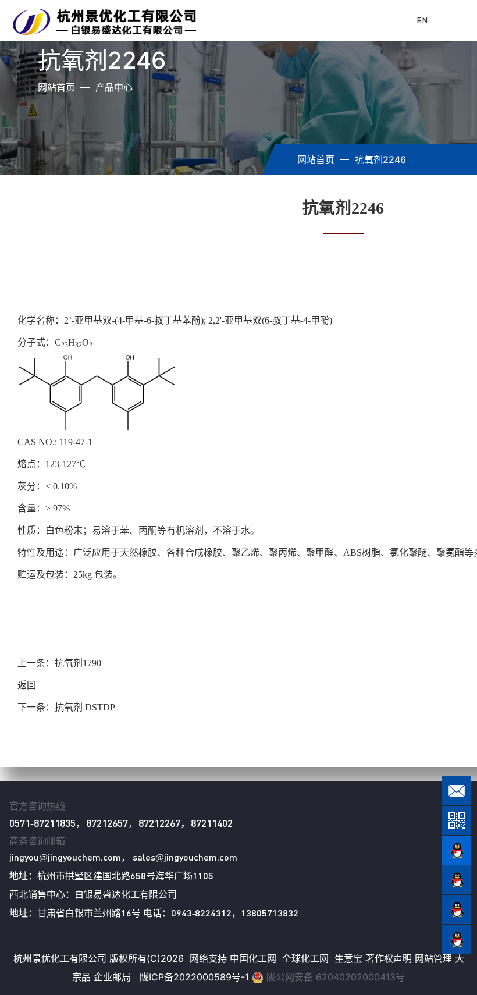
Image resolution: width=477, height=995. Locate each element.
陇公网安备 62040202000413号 (335, 977)
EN (422, 20)
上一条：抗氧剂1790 (59, 663)
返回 (26, 685)
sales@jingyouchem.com (185, 856)
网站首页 (56, 87)
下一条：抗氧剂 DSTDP (66, 707)
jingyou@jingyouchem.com (65, 856)
